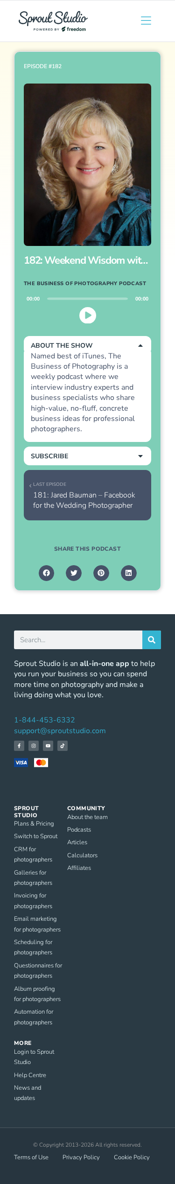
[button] (87, 345)
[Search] (151, 640)
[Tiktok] (62, 746)
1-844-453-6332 (44, 720)
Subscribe (49, 456)
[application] (87, 310)
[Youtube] (48, 746)
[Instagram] (33, 746)
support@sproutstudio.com (60, 731)
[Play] (87, 315)
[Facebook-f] (19, 746)
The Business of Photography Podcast (85, 283)
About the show (62, 345)
